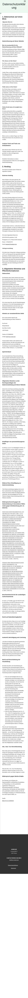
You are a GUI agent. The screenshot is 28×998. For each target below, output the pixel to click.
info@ (10, 860)
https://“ (4, 763)
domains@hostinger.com (11, 244)
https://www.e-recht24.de (8, 800)
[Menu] (25, 1)
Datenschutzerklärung (13, 865)
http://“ (18, 761)
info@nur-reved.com (10, 336)
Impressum (13, 868)
